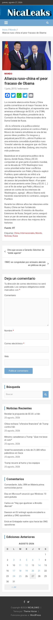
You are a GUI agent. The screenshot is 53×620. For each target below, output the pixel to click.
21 (39, 570)
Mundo (8, 74)
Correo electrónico (14, 343)
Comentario (10, 295)
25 (20, 576)
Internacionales (27, 233)
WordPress (35, 615)
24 (14, 576)
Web (6, 356)
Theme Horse (30, 611)
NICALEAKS (33, 607)
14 (39, 565)
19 (26, 570)
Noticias (8, 236)
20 (33, 570)
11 (20, 565)
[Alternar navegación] (6, 22)
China (16, 233)
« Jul (14, 587)
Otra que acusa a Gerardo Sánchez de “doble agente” (25, 251)
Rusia (15, 236)
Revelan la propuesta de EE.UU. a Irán (22, 414)
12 (26, 565)
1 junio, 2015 (10, 88)
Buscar (46, 394)
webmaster (23, 88)
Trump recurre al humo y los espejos (22, 463)
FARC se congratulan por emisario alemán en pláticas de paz (25, 263)
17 (14, 570)
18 (20, 570)
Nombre (9, 330)
